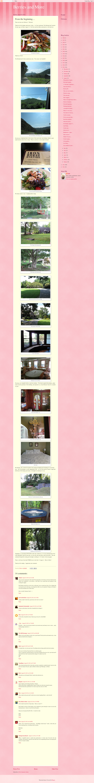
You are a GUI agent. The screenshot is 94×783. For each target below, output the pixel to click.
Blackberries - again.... (67, 132)
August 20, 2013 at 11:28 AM (29, 681)
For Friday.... (66, 143)
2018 (64, 56)
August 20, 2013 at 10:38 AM (27, 673)
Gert (20, 721)
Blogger (53, 780)
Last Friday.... (66, 126)
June (65, 150)
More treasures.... (66, 134)
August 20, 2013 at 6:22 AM (28, 577)
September (66, 76)
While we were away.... (68, 110)
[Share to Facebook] (34, 568)
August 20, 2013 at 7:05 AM (27, 614)
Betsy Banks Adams (23, 701)
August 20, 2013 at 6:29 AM (35, 606)
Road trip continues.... (67, 119)
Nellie (69, 173)
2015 (64, 62)
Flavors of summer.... (67, 102)
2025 (64, 40)
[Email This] (30, 568)
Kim (20, 614)
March (65, 157)
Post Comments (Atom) (23, 772)
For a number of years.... (68, 145)
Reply (20, 593)
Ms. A (20, 693)
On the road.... (66, 128)
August (65, 78)
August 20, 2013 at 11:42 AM (28, 693)
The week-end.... (66, 95)
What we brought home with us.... (70, 99)
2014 (64, 65)
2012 (64, 164)
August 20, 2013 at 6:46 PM (26, 721)
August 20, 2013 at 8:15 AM (27, 646)
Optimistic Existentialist (24, 606)
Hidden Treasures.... (67, 136)
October (65, 73)
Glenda (20, 577)
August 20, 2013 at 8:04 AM (33, 633)
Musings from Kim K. (23, 735)
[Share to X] (33, 568)
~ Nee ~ (20, 623)
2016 (64, 60)
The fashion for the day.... (68, 112)
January (65, 162)
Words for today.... (67, 93)
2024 (64, 42)
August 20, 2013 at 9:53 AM (30, 663)
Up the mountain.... (67, 115)
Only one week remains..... (68, 91)
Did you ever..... (66, 130)
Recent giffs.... (66, 88)
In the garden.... (66, 141)
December (66, 69)
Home (36, 769)
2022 (64, 47)
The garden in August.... (68, 80)
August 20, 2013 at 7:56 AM (28, 623)
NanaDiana (21, 663)
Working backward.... (67, 106)
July (65, 148)
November (66, 71)
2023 (64, 44)
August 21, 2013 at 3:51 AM (34, 735)
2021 (64, 49)
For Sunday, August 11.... (68, 123)
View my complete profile (71, 179)
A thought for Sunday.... (68, 108)
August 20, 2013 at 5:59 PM (33, 701)
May (65, 152)
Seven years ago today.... (68, 117)
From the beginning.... (67, 104)
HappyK (20, 681)
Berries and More (28, 7)
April (65, 155)
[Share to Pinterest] (36, 568)
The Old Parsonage (23, 633)
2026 (64, 38)
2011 (64, 167)
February (66, 159)
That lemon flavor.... (67, 86)
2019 (64, 53)
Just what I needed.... (67, 82)
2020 (64, 51)
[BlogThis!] (32, 568)
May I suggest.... (66, 97)
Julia (20, 646)
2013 (64, 67)
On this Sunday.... (66, 139)
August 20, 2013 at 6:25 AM (32, 597)
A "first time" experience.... (68, 84)
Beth (20, 673)
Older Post (55, 769)
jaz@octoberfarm (22, 597)
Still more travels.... (67, 121)
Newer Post (16, 769)
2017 (64, 58)
